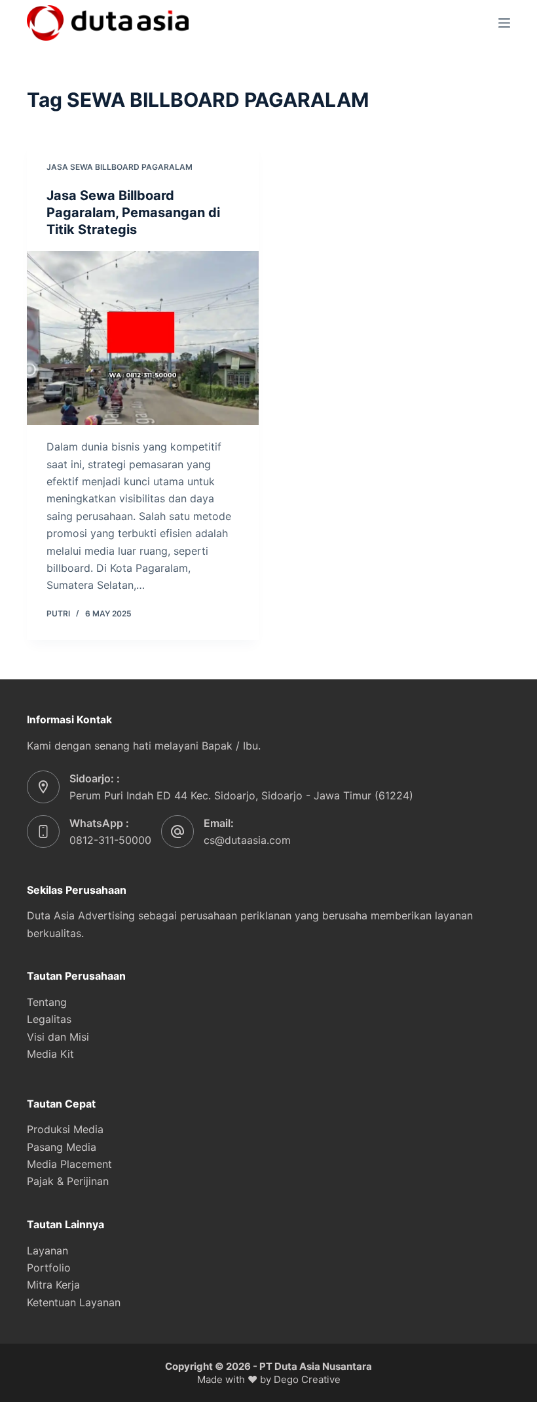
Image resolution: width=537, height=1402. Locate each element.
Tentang (47, 1002)
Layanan (47, 1250)
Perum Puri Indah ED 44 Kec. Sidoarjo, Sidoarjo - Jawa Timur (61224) (241, 795)
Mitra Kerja (53, 1284)
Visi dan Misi (58, 1036)
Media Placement (69, 1164)
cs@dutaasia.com (247, 840)
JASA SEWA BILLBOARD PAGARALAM (119, 167)
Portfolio (49, 1267)
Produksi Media (65, 1129)
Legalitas (49, 1019)
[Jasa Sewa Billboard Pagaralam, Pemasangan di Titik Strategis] (143, 338)
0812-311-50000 (110, 840)
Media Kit (50, 1053)
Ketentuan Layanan (73, 1302)
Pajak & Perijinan (68, 1181)
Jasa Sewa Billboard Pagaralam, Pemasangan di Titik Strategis (133, 212)
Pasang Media (61, 1146)
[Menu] (504, 23)
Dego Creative (307, 1379)
